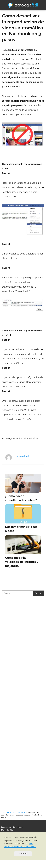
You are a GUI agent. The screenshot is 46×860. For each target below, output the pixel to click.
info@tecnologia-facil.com (12, 827)
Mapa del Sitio (7, 830)
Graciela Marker (23, 456)
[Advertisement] (23, 700)
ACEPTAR (23, 853)
